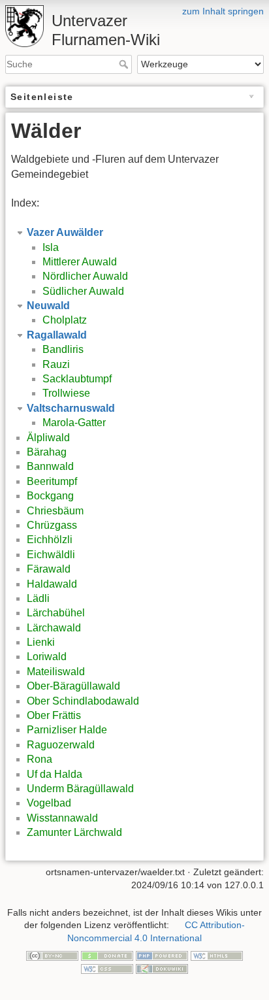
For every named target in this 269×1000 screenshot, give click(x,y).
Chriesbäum (55, 510)
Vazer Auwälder (65, 232)
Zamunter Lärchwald (74, 832)
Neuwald (48, 305)
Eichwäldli (51, 554)
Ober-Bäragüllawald (73, 686)
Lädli (38, 598)
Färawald (49, 569)
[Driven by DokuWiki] (162, 968)
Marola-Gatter (74, 422)
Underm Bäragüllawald (80, 788)
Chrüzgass (52, 525)
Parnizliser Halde (67, 729)
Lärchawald (54, 627)
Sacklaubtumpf (77, 378)
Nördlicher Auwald (85, 276)
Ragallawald (57, 335)
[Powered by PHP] (162, 955)
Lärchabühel (56, 612)
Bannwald (50, 466)
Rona (39, 759)
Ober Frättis (54, 715)
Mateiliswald (56, 671)
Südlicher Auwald (83, 291)
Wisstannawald (62, 818)
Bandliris (63, 349)
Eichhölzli (49, 539)
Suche (125, 64)
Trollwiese (66, 393)
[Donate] (107, 955)
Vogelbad (49, 802)
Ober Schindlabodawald (83, 701)
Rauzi (56, 364)
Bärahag (47, 452)
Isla (50, 247)
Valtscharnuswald (71, 408)
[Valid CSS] (107, 968)
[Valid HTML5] (217, 955)
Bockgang (50, 495)
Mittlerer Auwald (79, 261)
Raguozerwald (61, 744)
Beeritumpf (52, 481)
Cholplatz (64, 319)
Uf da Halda (54, 774)
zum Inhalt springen (223, 11)
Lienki (41, 642)
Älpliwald (48, 437)
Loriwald (47, 656)
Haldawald (52, 584)
